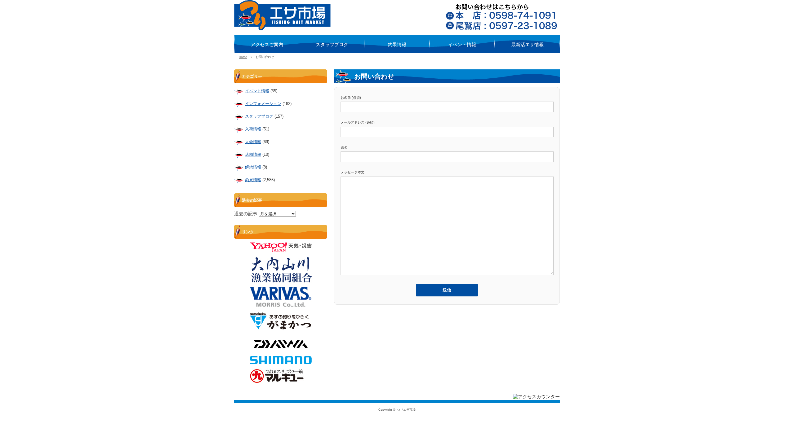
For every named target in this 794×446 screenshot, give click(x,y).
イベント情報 (462, 44)
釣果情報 (397, 44)
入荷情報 (253, 129)
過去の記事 (245, 213)
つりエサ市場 (406, 409)
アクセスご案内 (267, 44)
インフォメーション (263, 103)
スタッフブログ (332, 44)
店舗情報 (253, 154)
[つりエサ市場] (282, 28)
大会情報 (253, 141)
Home (243, 57)
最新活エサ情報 (527, 44)
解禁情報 (253, 167)
